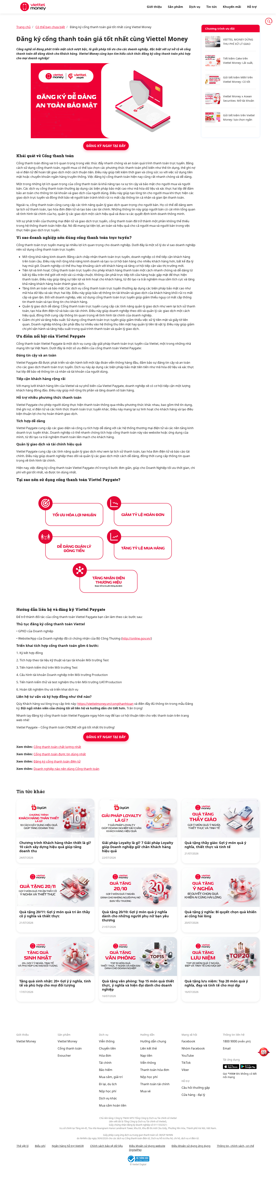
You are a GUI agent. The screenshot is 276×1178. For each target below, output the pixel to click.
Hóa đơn (105, 1055)
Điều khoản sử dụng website (147, 1146)
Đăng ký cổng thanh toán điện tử (57, 761)
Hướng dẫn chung (153, 1041)
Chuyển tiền (107, 1048)
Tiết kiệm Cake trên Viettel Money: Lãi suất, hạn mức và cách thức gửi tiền (238, 60)
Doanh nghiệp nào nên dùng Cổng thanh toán (66, 769)
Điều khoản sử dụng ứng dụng (191, 1146)
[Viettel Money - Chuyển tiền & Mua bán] (33, 7)
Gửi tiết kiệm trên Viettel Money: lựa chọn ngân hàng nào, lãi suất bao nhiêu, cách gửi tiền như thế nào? (239, 117)
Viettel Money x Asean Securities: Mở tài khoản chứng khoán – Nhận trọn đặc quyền (238, 98)
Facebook (188, 1041)
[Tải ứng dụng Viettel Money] (241, 1066)
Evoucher (64, 1055)
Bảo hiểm (105, 1070)
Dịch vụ (194, 7)
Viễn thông (107, 1041)
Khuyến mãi (232, 7)
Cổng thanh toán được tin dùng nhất (60, 754)
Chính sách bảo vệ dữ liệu (106, 1146)
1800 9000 (230, 1041)
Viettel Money (26, 1041)
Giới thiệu (154, 7)
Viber (185, 1070)
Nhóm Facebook (193, 1048)
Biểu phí (40, 1146)
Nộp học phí (107, 1091)
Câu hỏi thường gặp (196, 1088)
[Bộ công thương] (138, 1159)
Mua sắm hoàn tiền (112, 1105)
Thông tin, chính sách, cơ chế (235, 1146)
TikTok (186, 1063)
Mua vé (145, 1091)
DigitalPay (135, 1150)
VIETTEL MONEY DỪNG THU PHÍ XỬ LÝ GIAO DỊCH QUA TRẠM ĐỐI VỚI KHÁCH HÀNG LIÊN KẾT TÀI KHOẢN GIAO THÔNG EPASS (238, 42)
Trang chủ (23, 27)
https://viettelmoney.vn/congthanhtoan (105, 704)
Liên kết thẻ (148, 1048)
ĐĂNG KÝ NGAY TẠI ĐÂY (106, 145)
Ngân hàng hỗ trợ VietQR (68, 1146)
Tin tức (211, 7)
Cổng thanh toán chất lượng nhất (57, 747)
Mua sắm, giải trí (111, 1077)
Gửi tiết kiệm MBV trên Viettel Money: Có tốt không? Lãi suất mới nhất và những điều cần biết (239, 79)
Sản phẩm (175, 7)
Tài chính (105, 1063)
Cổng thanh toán (70, 1048)
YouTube (188, 1055)
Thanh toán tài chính (155, 1084)
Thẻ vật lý (23, 1146)
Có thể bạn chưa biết (50, 27)
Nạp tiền (146, 1055)
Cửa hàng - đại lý (193, 1095)
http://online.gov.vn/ (136, 638)
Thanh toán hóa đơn (154, 1070)
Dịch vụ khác (108, 1098)
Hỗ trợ (252, 7)
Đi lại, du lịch (108, 1084)
